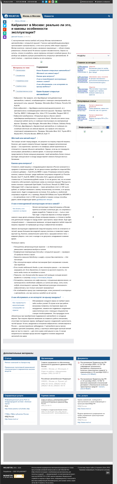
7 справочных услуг (22, 81)
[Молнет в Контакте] (43, 1)
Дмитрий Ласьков (17, 37)
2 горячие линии (21, 86)
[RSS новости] (49, 1)
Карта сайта (90, 467)
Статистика (81, 467)
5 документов (20, 75)
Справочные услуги (14, 396)
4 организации (20, 70)
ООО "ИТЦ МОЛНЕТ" (20, 471)
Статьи (8, 358)
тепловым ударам (45, 277)
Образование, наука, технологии (98, 77)
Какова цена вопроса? (46, 76)
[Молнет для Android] (53, 1)
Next (107, 127)
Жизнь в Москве (20, 21)
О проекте (98, 467)
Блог (104, 467)
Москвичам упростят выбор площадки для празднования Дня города (99, 70)
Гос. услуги (83, 396)
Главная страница (12, 21)
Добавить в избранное (103, 1)
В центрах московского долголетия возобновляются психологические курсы (99, 80)
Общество (92, 66)
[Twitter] (4, 25)
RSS (108, 467)
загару (33, 277)
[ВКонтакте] (4, 22)
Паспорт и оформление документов (96, 105)
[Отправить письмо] (4, 37)
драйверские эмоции (44, 199)
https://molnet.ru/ (37, 472)
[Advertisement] (57, 8)
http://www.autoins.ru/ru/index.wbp (17, 409)
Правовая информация (86, 470)
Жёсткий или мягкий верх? (48, 73)
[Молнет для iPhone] (56, 1)
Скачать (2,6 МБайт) (88, 374)
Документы (83, 358)
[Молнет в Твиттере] (46, 1)
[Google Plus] (4, 29)
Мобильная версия (87, 1)
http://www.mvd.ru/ (11, 419)
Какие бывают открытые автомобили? (53, 70)
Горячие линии (48, 396)
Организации (47, 358)
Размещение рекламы (102, 470)
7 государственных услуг (24, 91)
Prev (101, 127)
